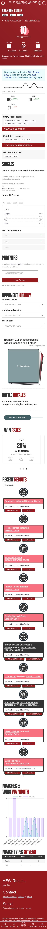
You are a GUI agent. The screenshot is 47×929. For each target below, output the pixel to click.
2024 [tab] (15, 203)
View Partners (20, 280)
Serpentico (10, 501)
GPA (16, 705)
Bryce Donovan (28, 647)
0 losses (23, 51)
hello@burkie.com (10, 896)
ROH (7, 20)
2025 (20, 15)
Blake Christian (12, 731)
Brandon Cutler (16, 264)
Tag (23, 140)
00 (9, 46)
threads (21, 908)
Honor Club (16, 20)
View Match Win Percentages (18, 145)
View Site (6, 885)
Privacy (29, 896)
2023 (5, 15)
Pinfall (8, 156)
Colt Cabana (26, 645)
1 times (32, 343)
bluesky (28, 908)
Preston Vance (12, 587)
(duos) (7, 647)
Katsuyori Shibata (13, 557)
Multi (6, 223)
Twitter (5, 908)
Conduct (21, 896)
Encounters (12, 510)
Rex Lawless (10, 650)
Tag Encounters (14, 659)
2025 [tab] (9, 203)
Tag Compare (34, 659)
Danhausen (10, 676)
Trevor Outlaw (26, 705)
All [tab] (4, 203)
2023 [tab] (21, 203)
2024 (12, 15)
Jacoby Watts (11, 616)
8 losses (12, 51)
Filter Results (9, 485)
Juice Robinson (12, 761)
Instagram (13, 908)
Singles (8, 140)
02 (23, 46)
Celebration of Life (32, 20)
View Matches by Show (14, 129)
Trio (5, 220)
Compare (29, 510)
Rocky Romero (12, 528)
